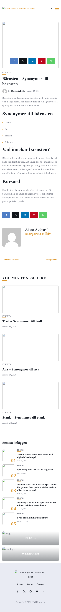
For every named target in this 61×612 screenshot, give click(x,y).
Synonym (6, 73)
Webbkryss (30, 553)
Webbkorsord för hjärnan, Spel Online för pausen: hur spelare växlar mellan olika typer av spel (36, 487)
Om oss (30, 584)
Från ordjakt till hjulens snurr (32, 517)
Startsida (40, 584)
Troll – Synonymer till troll (22, 321)
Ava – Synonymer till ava (20, 369)
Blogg (20, 450)
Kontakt (20, 584)
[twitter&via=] (23, 61)
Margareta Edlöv (18, 91)
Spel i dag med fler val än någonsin (35, 469)
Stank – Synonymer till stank (23, 417)
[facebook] (14, 61)
